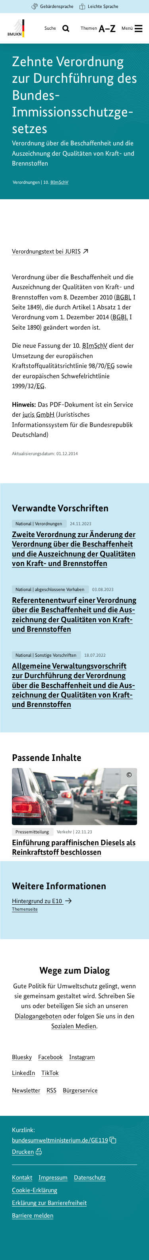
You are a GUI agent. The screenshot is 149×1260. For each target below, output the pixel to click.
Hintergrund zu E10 (38, 904)
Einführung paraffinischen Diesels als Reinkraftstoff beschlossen (73, 847)
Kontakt (22, 1177)
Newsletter (26, 1090)
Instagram (82, 1057)
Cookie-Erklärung (34, 1190)
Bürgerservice (80, 1090)
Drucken (23, 1151)
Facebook (50, 1057)
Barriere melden (32, 1215)
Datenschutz (90, 1177)
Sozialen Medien (73, 1026)
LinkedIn (23, 1073)
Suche (50, 28)
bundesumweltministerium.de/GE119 (60, 1140)
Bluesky (22, 1057)
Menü (127, 28)
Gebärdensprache (57, 6)
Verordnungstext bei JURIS (50, 251)
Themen (89, 31)
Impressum (53, 1177)
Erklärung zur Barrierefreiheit (49, 1203)
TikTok (50, 1073)
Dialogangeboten (38, 1016)
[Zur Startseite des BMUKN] (15, 28)
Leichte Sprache (103, 6)
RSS (51, 1090)
